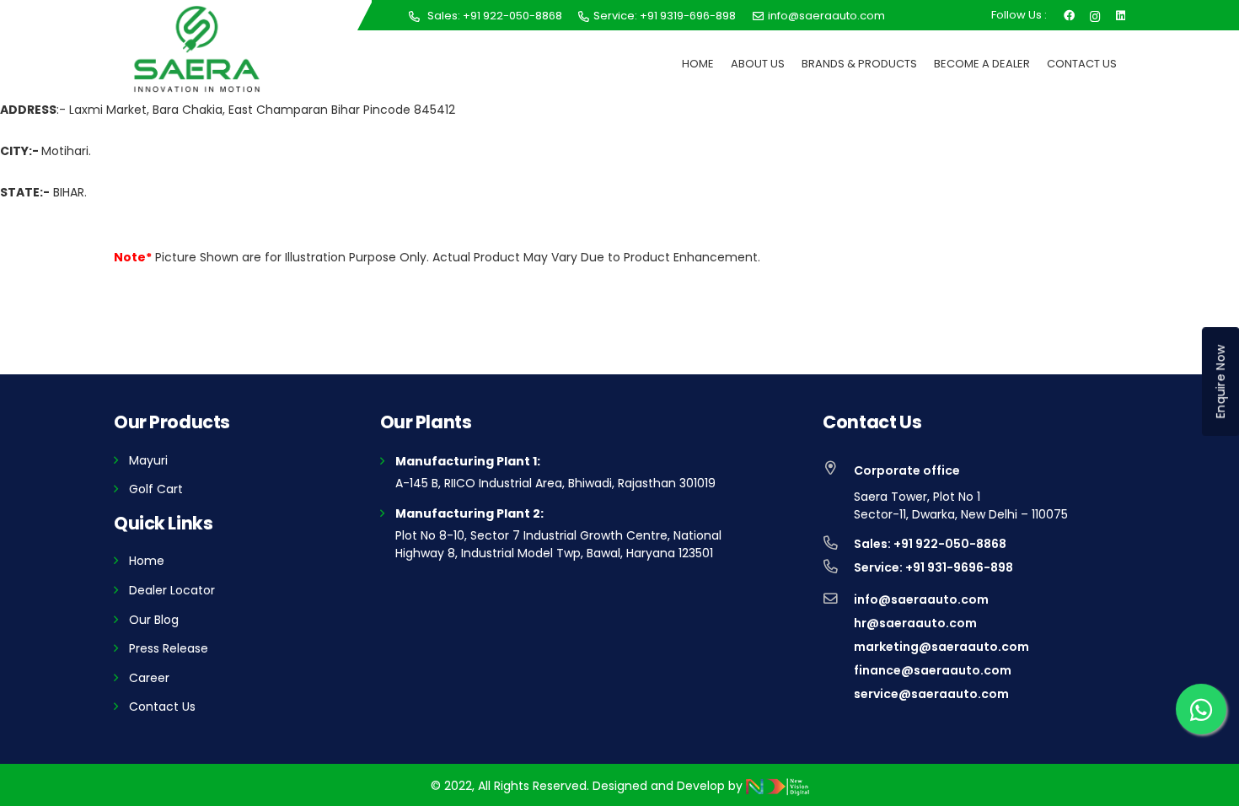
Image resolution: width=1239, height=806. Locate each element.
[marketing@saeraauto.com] (838, 646)
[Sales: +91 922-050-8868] (838, 544)
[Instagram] (1095, 15)
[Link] (197, 49)
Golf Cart (156, 489)
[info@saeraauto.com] (838, 599)
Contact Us (162, 706)
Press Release (168, 648)
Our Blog (154, 619)
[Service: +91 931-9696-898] (838, 567)
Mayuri (148, 460)
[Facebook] (1069, 14)
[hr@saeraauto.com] (838, 623)
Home (146, 560)
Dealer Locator (172, 590)
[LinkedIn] (1120, 14)
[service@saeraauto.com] (838, 694)
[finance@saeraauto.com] (838, 670)
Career (149, 677)
